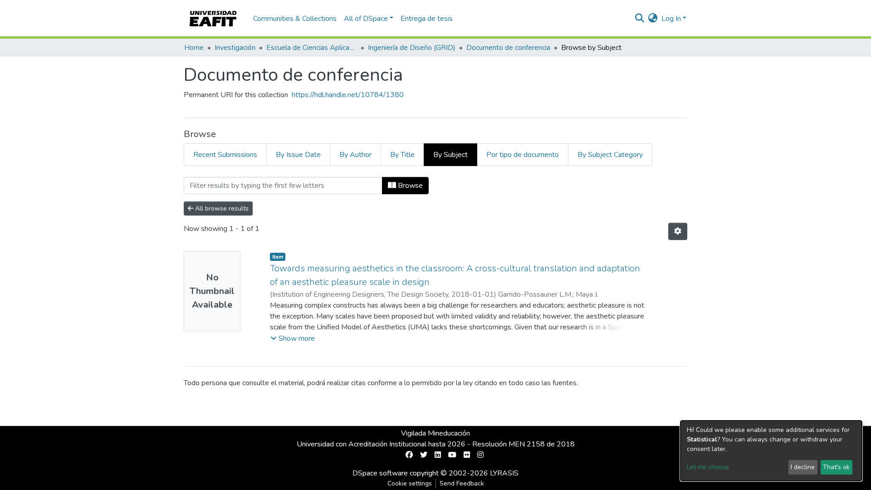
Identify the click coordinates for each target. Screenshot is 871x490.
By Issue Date (298, 155)
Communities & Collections (295, 19)
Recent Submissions (225, 155)
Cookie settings (409, 483)
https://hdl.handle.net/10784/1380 (348, 95)
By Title (402, 155)
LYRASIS (504, 473)
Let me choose (708, 467)
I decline (803, 467)
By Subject (450, 155)
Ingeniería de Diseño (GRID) (411, 48)
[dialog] (771, 451)
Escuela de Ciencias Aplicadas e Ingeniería (311, 48)
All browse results (221, 208)
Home (194, 48)
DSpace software (380, 473)
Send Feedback (462, 483)
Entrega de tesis (427, 19)
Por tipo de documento (522, 155)
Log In (671, 19)
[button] (653, 18)
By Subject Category (610, 155)
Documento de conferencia (508, 48)
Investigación (235, 48)
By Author (355, 155)
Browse (409, 186)
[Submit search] (640, 18)
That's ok (836, 467)
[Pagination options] (677, 231)
